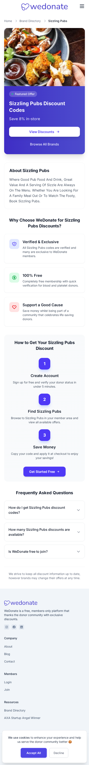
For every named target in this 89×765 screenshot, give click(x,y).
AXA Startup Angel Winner (22, 718)
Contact (9, 661)
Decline (59, 753)
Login (8, 682)
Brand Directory (30, 21)
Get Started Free (42, 472)
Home (8, 21)
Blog (7, 654)
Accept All (33, 753)
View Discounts (41, 132)
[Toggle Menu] (82, 6)
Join (7, 689)
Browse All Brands (44, 144)
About (8, 646)
